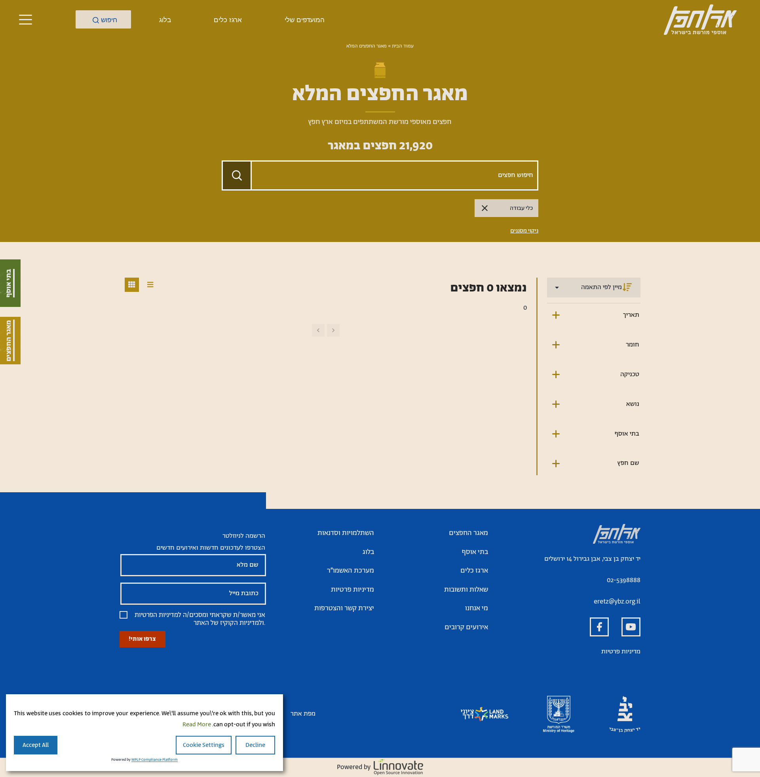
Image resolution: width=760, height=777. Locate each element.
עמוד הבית (403, 46)
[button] (25, 19)
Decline (255, 745)
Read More (196, 724)
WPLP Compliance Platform (154, 759)
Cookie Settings (203, 745)
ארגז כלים (228, 19)
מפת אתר (303, 713)
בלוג (165, 19)
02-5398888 (623, 580)
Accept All (36, 745)
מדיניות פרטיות (620, 651)
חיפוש (109, 19)
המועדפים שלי (305, 19)
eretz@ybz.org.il (617, 601)
